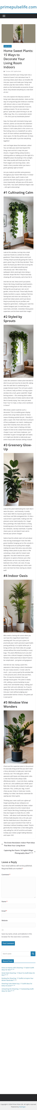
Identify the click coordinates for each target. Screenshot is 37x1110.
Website (5, 920)
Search (33, 954)
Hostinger (22, 1107)
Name (4, 901)
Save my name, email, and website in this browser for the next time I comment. (17, 935)
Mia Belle (18, 71)
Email (4, 911)
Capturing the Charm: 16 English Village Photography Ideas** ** (18, 851)
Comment (6, 874)
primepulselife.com (18, 7)
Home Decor (7, 46)
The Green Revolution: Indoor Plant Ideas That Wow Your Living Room (19, 844)
